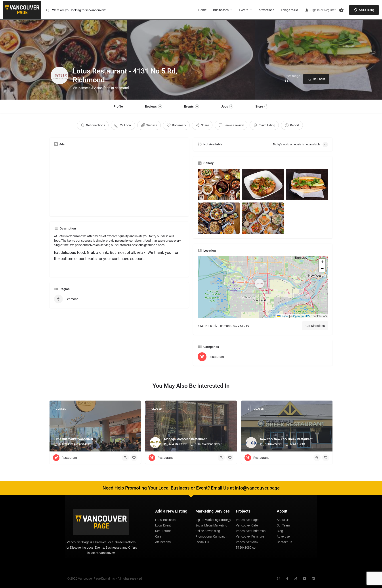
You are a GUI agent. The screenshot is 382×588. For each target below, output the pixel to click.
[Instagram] (278, 578)
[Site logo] (22, 9)
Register (330, 10)
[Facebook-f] (287, 578)
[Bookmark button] (134, 457)
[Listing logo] (59, 75)
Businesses (221, 10)
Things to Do (289, 10)
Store (261, 106)
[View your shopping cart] (341, 10)
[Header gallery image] (63, 50)
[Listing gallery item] (219, 184)
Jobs (226, 106)
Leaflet (284, 316)
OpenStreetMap (302, 316)
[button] (262, 287)
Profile (118, 106)
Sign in (315, 10)
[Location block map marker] (259, 283)
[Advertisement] (119, 181)
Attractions (266, 10)
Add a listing (366, 10)
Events (243, 10)
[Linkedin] (313, 578)
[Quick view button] (125, 457)
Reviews (153, 106)
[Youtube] (304, 578)
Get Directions (315, 326)
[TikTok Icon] (296, 578)
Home (202, 10)
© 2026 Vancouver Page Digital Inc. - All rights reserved (104, 578)
